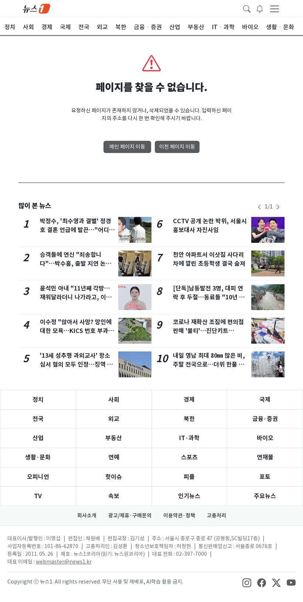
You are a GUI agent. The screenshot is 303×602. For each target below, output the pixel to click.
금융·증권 (265, 419)
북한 (189, 419)
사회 (113, 400)
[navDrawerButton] (274, 8)
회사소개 (86, 515)
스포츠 (189, 457)
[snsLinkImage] (246, 582)
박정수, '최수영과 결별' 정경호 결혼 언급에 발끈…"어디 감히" (75, 230)
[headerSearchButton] (247, 8)
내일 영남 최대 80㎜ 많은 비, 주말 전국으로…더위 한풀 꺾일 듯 (209, 364)
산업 (38, 438)
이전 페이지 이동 (177, 146)
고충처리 (216, 515)
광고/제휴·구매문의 (130, 515)
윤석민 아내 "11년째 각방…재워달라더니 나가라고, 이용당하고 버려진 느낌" (76, 297)
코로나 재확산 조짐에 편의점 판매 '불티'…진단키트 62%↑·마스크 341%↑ (208, 331)
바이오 (265, 438)
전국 (38, 419)
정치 (38, 400)
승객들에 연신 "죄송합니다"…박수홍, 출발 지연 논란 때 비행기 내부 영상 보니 (75, 263)
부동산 (113, 438)
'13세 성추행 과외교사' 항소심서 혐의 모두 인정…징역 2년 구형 (75, 364)
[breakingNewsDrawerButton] (259, 8)
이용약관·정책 (179, 515)
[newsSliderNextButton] (278, 207)
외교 (113, 419)
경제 (189, 400)
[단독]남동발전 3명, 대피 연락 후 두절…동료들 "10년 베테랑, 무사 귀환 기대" (209, 297)
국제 (264, 400)
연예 (113, 457)
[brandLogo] (36, 8)
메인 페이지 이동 (127, 146)
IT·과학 (189, 438)
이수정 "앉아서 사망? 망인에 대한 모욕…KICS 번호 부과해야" (77, 331)
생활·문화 (38, 457)
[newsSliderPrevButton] (259, 207)
